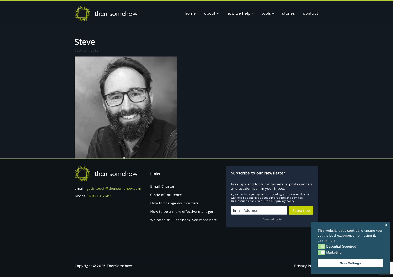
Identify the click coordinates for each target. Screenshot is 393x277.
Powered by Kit (272, 219)
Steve (85, 41)
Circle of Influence (166, 194)
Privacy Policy (306, 265)
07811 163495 (100, 196)
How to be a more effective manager (181, 211)
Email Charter (162, 186)
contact (310, 13)
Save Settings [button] (350, 263)
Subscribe (301, 210)
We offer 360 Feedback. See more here (183, 219)
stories (288, 13)
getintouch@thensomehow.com (114, 188)
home (190, 13)
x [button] (386, 225)
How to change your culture (174, 203)
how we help (238, 13)
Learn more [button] (327, 240)
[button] (321, 246)
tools (266, 13)
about (209, 13)
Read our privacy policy (279, 201)
